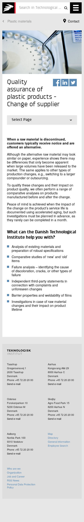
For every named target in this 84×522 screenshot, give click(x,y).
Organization (14, 472)
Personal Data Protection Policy (21, 485)
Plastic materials (19, 21)
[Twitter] (73, 82)
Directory (53, 437)
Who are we (14, 468)
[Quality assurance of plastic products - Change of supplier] (9, 7)
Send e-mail (13, 384)
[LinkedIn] (65, 82)
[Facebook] (56, 82)
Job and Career (16, 476)
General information (59, 441)
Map (50, 434)
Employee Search (58, 445)
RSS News (13, 480)
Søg (66, 7)
